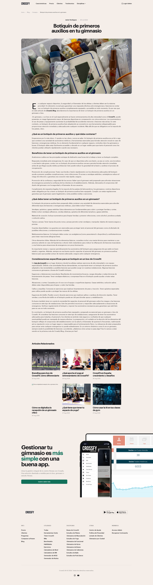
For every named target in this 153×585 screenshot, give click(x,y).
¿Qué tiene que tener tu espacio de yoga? (73, 408)
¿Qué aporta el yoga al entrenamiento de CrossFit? (75, 374)
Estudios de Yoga (73, 538)
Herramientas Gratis (51, 533)
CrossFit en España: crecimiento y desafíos (104, 374)
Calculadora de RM (50, 553)
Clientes (60, 3)
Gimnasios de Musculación (76, 536)
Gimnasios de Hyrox (73, 544)
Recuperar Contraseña (120, 533)
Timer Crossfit (49, 536)
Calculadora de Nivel (51, 550)
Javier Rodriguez (71, 20)
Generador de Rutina (51, 558)
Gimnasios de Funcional (75, 541)
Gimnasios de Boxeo (74, 547)
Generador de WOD (50, 555)
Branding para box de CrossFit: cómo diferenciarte (45, 374)
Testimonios (69, 3)
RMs (45, 538)
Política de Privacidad (96, 533)
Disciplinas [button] (80, 3)
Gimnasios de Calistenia (75, 550)
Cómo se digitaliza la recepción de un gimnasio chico (44, 410)
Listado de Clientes (96, 536)
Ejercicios (47, 547)
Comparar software (28, 538)
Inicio (22, 12)
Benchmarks (48, 541)
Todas (46, 530)
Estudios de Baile (72, 553)
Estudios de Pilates (73, 533)
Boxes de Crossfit (73, 530)
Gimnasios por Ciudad (97, 538)
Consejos (35, 12)
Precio (51, 3)
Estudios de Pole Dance (75, 555)
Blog (28, 12)
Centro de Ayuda (95, 530)
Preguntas (24, 536)
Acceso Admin (117, 530)
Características (41, 3)
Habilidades (48, 544)
